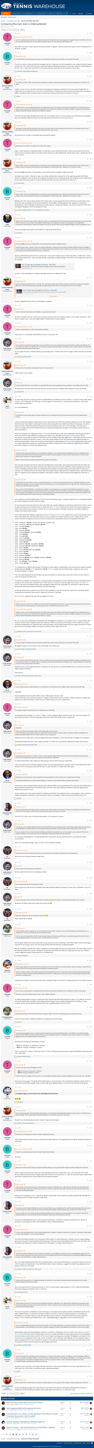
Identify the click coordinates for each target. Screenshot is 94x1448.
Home (88, 1443)
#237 (91, 1061)
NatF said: (18, 309)
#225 (91, 803)
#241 (91, 1145)
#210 (91, 237)
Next (22, 30)
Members (29, 13)
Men (50, 13)
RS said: (18, 382)
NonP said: (19, 1353)
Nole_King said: (20, 450)
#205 (91, 122)
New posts (4, 17)
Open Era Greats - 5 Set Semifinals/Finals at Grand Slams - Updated (30, 1427)
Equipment (41, 13)
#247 (91, 1274)
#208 (91, 188)
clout (3, 27)
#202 (91, 53)
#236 (91, 1027)
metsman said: (20, 807)
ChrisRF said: (19, 928)
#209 (91, 215)
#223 (91, 749)
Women (59, 13)
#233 (91, 960)
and (24, 357)
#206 (91, 139)
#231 (91, 909)
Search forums (12, 17)
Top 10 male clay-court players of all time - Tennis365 (39, 264)
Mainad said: (19, 1011)
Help (84, 1443)
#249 (91, 1350)
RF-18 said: (19, 342)
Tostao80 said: (20, 56)
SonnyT (87, 1410)
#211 (91, 277)
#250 (91, 1376)
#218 (91, 636)
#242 (91, 1161)
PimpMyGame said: (21, 964)
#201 (91, 33)
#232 (91, 924)
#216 (91, 379)
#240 (91, 1128)
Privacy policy (77, 1443)
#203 (91, 76)
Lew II (7, 1410)
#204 (91, 101)
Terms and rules (68, 1443)
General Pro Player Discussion (26, 1404)
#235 (91, 1007)
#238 (91, 1087)
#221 (91, 704)
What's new (16, 13)
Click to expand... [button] (53, 296)
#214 (91, 338)
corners (87, 1423)
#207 (91, 159)
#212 (91, 305)
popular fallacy (79, 399)
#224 (91, 770)
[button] (22, 13)
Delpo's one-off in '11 (81, 582)
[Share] (87, 33)
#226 (91, 820)
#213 (91, 323)
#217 (91, 396)
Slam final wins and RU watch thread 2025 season (24, 1402)
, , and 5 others (33, 210)
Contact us (60, 1443)
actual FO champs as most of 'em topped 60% (58, 515)
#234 (91, 984)
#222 (91, 721)
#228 (91, 862)
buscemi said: (19, 218)
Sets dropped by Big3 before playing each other (23, 1408)
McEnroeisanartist (11, 1429)
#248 (91, 1297)
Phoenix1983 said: (21, 1229)
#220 (91, 680)
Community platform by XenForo (47, 1446)
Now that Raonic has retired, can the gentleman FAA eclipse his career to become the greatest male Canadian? (32, 1415)
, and (27, 71)
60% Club (76, 581)
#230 (91, 893)
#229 (91, 878)
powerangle (9, 1423)
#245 (91, 1226)
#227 (91, 847)
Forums (5, 13)
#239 (91, 1107)
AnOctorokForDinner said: (23, 37)
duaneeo (86, 1415)
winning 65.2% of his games (71, 435)
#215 (91, 361)
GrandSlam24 (85, 1429)
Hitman (8, 1404)
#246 (91, 1247)
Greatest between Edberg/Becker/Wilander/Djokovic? (25, 1422)
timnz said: (19, 412)
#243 (91, 1180)
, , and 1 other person (29, 631)
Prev (4, 30)
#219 (91, 654)
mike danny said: (20, 684)
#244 (91, 1201)
